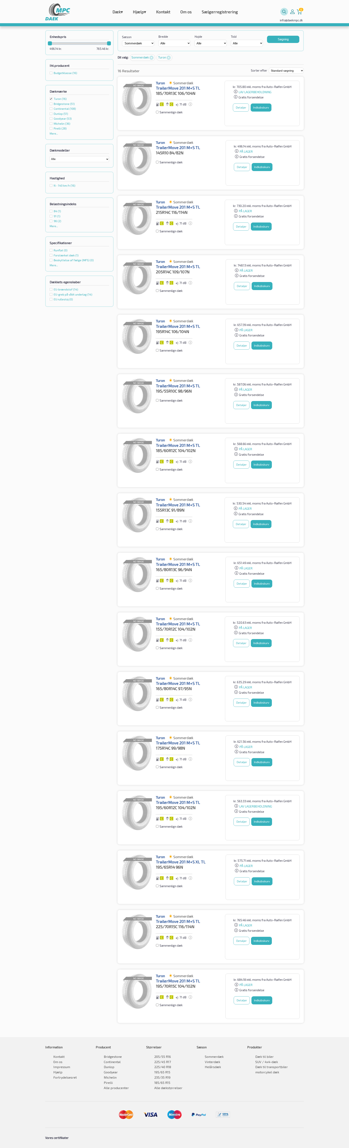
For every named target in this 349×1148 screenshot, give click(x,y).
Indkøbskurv (261, 107)
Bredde (163, 36)
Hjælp (139, 11)
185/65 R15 (162, 1082)
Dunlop (109, 1067)
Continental (112, 1062)
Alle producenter (116, 1088)
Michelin (110, 1077)
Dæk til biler (264, 1056)
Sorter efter (259, 70)
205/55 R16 (162, 1056)
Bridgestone (113, 1056)
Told (234, 36)
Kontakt (163, 11)
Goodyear (111, 1072)
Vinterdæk (212, 1062)
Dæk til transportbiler (271, 1067)
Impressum (61, 1067)
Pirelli (108, 1082)
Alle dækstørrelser (168, 1088)
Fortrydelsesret (65, 1077)
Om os (186, 11)
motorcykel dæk (267, 1072)
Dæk (117, 11)
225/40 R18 (162, 1067)
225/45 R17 (162, 1062)
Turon (60, 98)
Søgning (283, 39)
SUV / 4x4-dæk (266, 1062)
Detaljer (241, 107)
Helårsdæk (213, 1067)
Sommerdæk (140, 57)
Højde (198, 36)
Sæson (126, 37)
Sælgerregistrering (220, 11)
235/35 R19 (162, 1077)
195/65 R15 (162, 1072)
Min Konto (292, 11)
